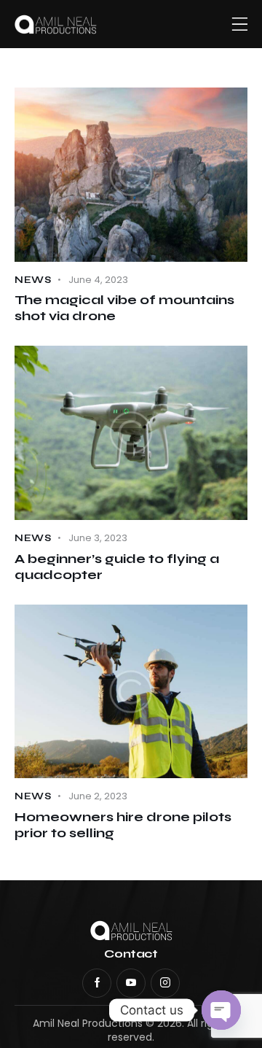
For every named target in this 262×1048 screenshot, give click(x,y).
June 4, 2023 (98, 280)
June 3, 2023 (97, 538)
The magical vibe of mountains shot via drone (124, 308)
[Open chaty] (221, 1010)
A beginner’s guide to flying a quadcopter (117, 567)
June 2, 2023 (97, 796)
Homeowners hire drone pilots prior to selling (123, 825)
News (33, 280)
